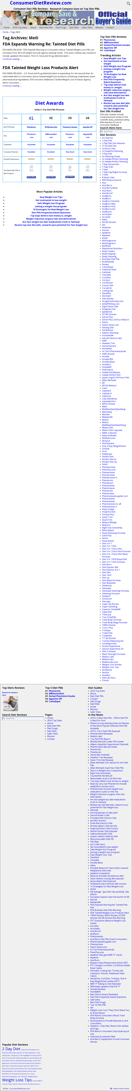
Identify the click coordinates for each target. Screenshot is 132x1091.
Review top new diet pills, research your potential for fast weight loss (51, 225)
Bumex (105, 264)
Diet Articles (108, 298)
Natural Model (109, 435)
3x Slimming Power (111, 156)
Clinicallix (106, 274)
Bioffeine (106, 245)
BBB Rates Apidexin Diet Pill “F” (105, 986)
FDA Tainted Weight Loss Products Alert (40, 67)
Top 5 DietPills (109, 617)
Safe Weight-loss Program (103, 849)
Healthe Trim (108, 343)
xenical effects (37, 1081)
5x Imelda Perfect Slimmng (115, 161)
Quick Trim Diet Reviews (102, 760)
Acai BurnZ (107, 193)
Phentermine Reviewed (101, 733)
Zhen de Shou (109, 677)
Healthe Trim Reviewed (101, 757)
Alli (103, 224)
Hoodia (105, 356)
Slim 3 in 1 (107, 543)
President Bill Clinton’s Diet (103, 818)
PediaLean (107, 454)
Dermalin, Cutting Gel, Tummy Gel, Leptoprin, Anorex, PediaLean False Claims (107, 973)
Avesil (105, 238)
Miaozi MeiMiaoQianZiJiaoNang (114, 423)
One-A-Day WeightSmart (114, 446)
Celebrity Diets (109, 269)
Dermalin (106, 295)
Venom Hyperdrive (111, 646)
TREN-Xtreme (108, 625)
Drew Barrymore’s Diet (101, 823)
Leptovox (106, 396)
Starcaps (106, 601)
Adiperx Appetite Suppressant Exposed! (109, 744)
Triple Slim (107, 633)
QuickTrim (107, 519)
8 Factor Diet (108, 177)
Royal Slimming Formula (113, 533)
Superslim (107, 611)
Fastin (105, 322)
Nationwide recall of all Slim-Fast (106, 778)
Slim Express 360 (110, 567)
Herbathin (107, 348)
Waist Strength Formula (113, 654)
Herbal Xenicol (109, 346)
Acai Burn (106, 190)
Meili (104, 406)
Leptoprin (107, 393)
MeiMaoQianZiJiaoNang (113, 409)
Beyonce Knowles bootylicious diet (106, 875)
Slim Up (105, 577)
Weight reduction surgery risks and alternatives (51, 218)
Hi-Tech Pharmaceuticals (114, 351)
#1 (31, 118)
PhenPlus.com (109, 469)
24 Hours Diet (109, 148)
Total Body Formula (111, 619)
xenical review (17, 1084)
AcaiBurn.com (108, 209)
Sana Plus (107, 535)
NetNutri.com (108, 438)
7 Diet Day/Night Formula (114, 172)
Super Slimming (109, 606)
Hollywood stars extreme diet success (108, 883)
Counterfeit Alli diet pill (101, 775)
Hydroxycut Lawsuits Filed (102, 1036)
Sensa (105, 538)
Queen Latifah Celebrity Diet (104, 836)
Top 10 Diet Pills (98, 1004)
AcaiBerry (106, 195)
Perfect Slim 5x (109, 459)
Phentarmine (108, 472)
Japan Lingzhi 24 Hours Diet (115, 377)
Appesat (106, 235)
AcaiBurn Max (109, 203)
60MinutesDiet (111, 42)
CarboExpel (109, 50)
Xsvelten (106, 675)
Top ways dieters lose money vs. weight (51, 215)
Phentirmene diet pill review (103, 746)
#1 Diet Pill (107, 138)
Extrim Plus (107, 317)
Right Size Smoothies (112, 527)
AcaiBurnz (107, 211)
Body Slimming (109, 256)
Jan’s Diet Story (97, 844)
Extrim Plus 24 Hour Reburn (115, 319)
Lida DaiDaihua (109, 398)
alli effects (35, 1058)
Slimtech (106, 596)
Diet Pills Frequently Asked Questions (51, 212)
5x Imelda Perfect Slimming (115, 159)
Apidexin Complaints (100, 873)
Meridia (105, 414)
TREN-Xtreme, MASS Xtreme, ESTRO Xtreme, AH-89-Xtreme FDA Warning (107, 916)
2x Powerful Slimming (112, 151)
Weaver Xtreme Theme (121, 1088)
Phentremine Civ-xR (111, 503)
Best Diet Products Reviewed (104, 994)
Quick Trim (107, 517)
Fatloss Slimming (110, 332)
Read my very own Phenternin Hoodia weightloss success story (108, 785)
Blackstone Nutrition (112, 248)
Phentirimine (108, 485)
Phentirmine (108, 493)
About (33, 27)
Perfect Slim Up (109, 461)
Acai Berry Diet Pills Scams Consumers (108, 939)
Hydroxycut (107, 369)
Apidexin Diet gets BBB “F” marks (106, 954)
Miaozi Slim (107, 427)
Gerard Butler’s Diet (99, 815)
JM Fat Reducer (109, 385)
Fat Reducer (107, 330)
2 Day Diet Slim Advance (113, 143)
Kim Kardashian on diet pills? (104, 812)
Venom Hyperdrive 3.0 (112, 648)
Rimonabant (108, 530)
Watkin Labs (108, 656)
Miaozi (105, 419)
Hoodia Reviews (97, 989)
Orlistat (105, 448)
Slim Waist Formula (111, 580)
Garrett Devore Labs (112, 338)
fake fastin (5, 1066)
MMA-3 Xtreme (109, 432)
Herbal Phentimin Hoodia (117, 45)
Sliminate (106, 588)
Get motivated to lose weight (51, 200)
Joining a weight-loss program (51, 206)
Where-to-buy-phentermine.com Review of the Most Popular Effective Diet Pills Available (109, 726)
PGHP (105, 464)
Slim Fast (106, 572)
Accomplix (107, 214)
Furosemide (107, 335)
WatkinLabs (108, 659)
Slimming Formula (110, 593)
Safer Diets (87, 27)
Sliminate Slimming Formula (115, 590)
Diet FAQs (74, 27)
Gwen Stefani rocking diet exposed (107, 878)
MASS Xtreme (108, 403)
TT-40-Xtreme (109, 638)
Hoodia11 (106, 364)
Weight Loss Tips (110, 667)
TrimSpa (106, 630)
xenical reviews (28, 1084)
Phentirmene (108, 488)
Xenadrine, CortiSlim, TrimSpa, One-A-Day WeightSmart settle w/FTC (108, 980)
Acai (104, 182)
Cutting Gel (107, 290)
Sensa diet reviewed (99, 754)
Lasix (104, 388)
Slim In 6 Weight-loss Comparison (106, 770)
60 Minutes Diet (51, 127)
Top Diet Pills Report (100, 739)
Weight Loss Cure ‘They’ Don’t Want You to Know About (109, 1011)
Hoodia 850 (107, 359)
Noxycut (106, 440)
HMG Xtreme (108, 353)
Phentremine (108, 501)
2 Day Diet (107, 140)
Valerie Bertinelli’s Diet (101, 833)
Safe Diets (95, 999)
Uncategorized (109, 643)
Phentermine (108, 475)
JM (103, 382)
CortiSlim (106, 277)
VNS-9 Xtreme (109, 651)
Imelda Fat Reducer (111, 372)
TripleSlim (107, 635)
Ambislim (106, 227)
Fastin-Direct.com (110, 325)
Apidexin (106, 232)
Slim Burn (107, 564)
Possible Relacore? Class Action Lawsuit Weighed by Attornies (109, 869)
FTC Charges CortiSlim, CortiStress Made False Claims (110, 966)
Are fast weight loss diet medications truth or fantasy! (51, 221)
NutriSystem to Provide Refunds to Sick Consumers (109, 1022)
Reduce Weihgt (109, 522)
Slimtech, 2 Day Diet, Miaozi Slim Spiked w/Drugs (109, 1027)
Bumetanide (108, 261)
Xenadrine (107, 669)
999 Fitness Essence (111, 180)
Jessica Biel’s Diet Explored (103, 881)
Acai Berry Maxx (110, 187)
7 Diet (105, 169)
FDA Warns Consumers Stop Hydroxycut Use (109, 1032)
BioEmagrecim (109, 240)
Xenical (105, 672)
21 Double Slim (109, 145)
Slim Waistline (109, 583)
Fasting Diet (108, 327)
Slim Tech (106, 575)
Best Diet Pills (46, 27)
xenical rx (37, 1084)
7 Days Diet (107, 166)
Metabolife (107, 417)
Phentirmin (107, 490)
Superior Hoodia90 (111, 609)
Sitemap (94, 810)
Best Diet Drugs (98, 1002)
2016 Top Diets (20, 27)
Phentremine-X (109, 506)
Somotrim (107, 598)
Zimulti (105, 680)
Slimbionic (107, 585)
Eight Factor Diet (110, 306)
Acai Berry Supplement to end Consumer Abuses (110, 1040)
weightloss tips (32, 1076)
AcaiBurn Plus (109, 206)
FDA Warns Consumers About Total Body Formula (107, 1016)
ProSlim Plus (108, 514)
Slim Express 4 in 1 (111, 569)
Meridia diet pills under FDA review (107, 741)
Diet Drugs (61, 27)
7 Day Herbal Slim (110, 164)
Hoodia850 (95, 991)
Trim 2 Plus (107, 627)
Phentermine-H (109, 477)
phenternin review (28, 1074)
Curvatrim (107, 288)
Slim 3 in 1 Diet (109, 546)
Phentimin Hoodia (70, 127)
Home (6, 27)
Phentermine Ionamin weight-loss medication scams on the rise (106, 790)
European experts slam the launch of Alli (109, 896)
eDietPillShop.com (110, 303)
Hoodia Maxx (108, 361)
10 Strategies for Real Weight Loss (51, 209)
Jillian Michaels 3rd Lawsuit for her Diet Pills (109, 764)
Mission (99, 27)
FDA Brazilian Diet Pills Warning (105, 910)
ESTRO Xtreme (109, 314)
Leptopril (106, 390)
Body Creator (108, 251)
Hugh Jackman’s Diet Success (104, 828)
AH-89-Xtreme (109, 222)
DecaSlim (106, 293)
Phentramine (108, 498)
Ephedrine (107, 311)
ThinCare (106, 614)
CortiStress (107, 282)
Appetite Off (87, 127)
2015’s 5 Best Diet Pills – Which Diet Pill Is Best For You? (109, 719)
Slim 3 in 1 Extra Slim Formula (116, 551)
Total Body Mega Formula (114, 622)
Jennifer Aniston (98, 820)
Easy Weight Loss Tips (51, 197)
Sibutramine (108, 540)
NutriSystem (108, 443)
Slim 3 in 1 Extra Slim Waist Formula (115, 555)
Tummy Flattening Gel (112, 641)
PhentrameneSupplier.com (103, 941)
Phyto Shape (108, 509)
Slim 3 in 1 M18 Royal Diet (114, 559)
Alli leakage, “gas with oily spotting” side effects (109, 893)
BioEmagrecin (109, 243)
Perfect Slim (108, 456)
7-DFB (105, 174)
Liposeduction (109, 401)
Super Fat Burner (110, 604)
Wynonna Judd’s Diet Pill (102, 839)
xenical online (7, 1084)
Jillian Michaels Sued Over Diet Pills (107, 767)
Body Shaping (109, 253)
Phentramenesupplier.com (115, 496)
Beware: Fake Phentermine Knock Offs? (109, 962)
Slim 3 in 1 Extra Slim (112, 548)
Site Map (94, 841)
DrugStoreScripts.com (112, 301)
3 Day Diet (107, 153)
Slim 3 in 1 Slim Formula (113, 561)
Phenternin (31, 127)
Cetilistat (106, 272)
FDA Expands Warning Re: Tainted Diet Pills (44, 44)
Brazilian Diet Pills (110, 259)
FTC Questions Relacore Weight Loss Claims (108, 922)
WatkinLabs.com (110, 662)
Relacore (106, 525)
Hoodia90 (106, 367)
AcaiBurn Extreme (110, 201)
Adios (104, 219)
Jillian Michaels (109, 380)
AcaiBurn (106, 198)
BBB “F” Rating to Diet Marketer (105, 983)
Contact (110, 27)
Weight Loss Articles (112, 664)
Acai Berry (107, 185)
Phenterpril (107, 482)
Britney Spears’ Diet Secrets (103, 825)
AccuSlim (106, 217)
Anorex (105, 230)
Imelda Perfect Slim (111, 374)
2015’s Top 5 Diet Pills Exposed (105, 731)
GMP (104, 340)
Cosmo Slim (107, 285)
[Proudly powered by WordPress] (111, 1088)
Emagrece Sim (109, 309)
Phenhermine (108, 467)
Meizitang (107, 411)
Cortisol (106, 280)
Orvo (104, 451)
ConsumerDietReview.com (19, 1088)
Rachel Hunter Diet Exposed (103, 831)
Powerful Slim (108, 511)
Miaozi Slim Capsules (112, 430)
